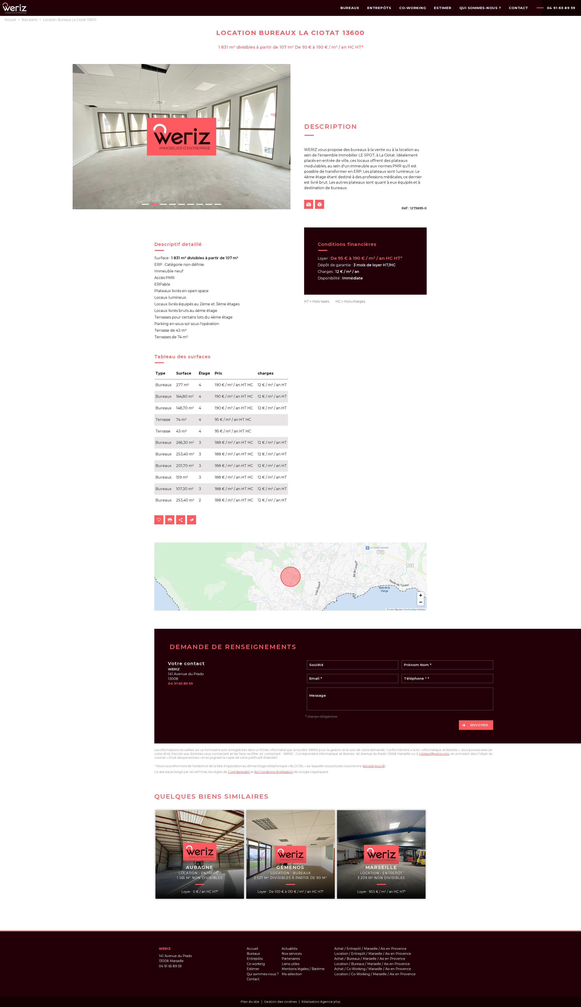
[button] (420, 595)
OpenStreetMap (410, 609)
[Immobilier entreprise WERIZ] (14, 12)
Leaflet (391, 609)
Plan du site (250, 1001)
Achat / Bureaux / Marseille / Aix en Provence (369, 959)
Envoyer (479, 725)
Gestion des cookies (280, 1001)
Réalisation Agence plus (321, 1001)
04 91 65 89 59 (561, 8)
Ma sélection (292, 974)
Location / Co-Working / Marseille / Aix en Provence (375, 974)
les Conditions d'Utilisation (273, 772)
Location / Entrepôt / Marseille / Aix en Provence (372, 954)
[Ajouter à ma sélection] (158, 519)
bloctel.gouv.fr (373, 766)
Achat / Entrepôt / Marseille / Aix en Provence (370, 949)
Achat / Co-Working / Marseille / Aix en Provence (372, 969)
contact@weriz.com (434, 753)
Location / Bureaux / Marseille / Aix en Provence (372, 964)
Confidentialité (239, 772)
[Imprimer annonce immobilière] (169, 519)
